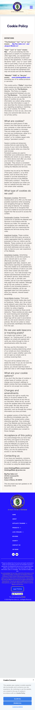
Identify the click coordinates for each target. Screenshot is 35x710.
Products (15, 527)
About (14, 519)
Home (14, 514)
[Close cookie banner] (33, 680)
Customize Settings (17, 706)
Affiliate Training (18, 523)
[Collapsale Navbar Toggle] (31, 7)
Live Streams (17, 532)
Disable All (17, 703)
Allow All (17, 699)
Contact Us (16, 545)
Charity (15, 540)
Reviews (15, 536)
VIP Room (15, 549)
